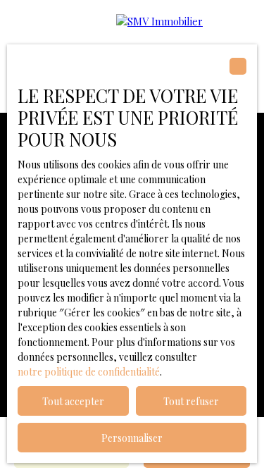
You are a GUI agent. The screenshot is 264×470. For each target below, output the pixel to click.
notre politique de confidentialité (89, 371)
